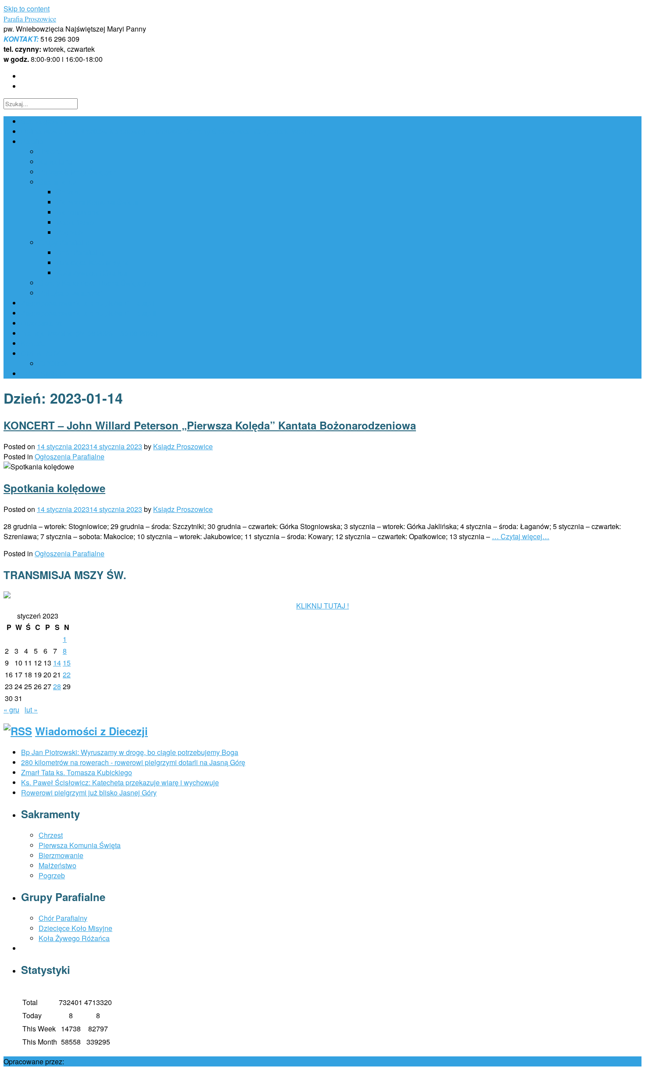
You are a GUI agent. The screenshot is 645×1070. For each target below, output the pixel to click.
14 (57, 663)
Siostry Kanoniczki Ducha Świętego (94, 283)
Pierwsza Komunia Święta (97, 202)
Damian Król (85, 1061)
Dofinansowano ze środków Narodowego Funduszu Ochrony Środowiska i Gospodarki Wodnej (168, 131)
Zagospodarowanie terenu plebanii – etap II (88, 313)
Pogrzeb (69, 232)
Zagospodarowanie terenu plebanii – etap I (87, 303)
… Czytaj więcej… (520, 536)
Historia (51, 152)
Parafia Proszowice (30, 18)
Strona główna (44, 121)
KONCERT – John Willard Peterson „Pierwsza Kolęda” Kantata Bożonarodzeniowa (210, 425)
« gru (11, 710)
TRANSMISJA (43, 374)
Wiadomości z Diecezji (91, 730)
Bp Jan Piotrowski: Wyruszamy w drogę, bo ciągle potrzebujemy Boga (129, 752)
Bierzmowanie (78, 212)
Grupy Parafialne (65, 242)
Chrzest (68, 192)
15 (67, 663)
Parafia (32, 141)
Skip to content (27, 9)
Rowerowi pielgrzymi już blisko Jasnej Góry (89, 792)
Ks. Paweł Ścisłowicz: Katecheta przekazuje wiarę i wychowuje (120, 782)
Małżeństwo (75, 222)
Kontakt (33, 343)
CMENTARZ (40, 353)
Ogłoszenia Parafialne (69, 456)
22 (67, 674)
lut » (31, 710)
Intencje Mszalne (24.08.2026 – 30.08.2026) (89, 333)
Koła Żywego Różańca (91, 273)
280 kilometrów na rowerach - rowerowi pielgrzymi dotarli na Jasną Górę (133, 762)
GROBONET (59, 363)
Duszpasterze (42, 323)
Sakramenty (57, 182)
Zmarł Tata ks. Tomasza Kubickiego (76, 772)
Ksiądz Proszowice (183, 446)
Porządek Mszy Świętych (78, 172)
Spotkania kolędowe (54, 487)
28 (57, 686)
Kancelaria (55, 162)
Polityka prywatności (71, 293)
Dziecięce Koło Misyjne (93, 263)
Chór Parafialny (80, 252)
